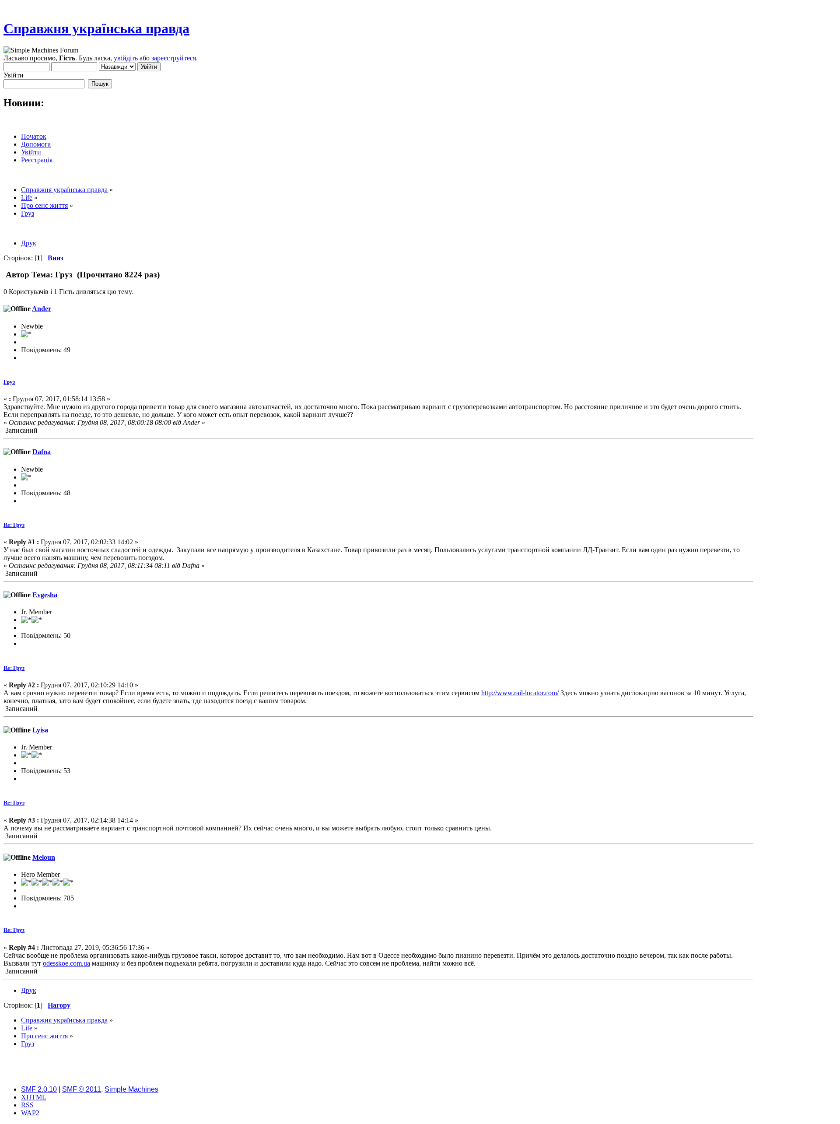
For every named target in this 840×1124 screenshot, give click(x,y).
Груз (9, 381)
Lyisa (40, 730)
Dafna (41, 451)
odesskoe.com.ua (66, 963)
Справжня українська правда (96, 28)
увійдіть (126, 58)
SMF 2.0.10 (39, 1089)
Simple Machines (131, 1089)
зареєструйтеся (173, 58)
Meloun (43, 857)
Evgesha (44, 595)
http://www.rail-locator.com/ (520, 693)
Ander (41, 308)
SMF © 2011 (81, 1089)
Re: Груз (14, 525)
